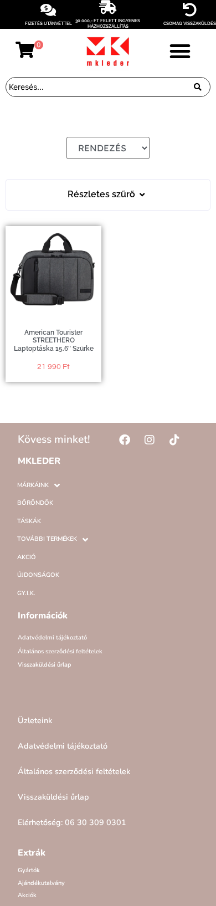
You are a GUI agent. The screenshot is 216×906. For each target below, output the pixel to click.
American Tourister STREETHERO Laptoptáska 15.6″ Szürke (54, 340)
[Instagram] (149, 440)
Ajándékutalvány (41, 883)
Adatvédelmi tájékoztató (52, 637)
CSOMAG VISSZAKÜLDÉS (189, 23)
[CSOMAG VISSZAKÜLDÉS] (190, 10)
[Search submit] (198, 87)
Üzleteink (35, 720)
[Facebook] (125, 440)
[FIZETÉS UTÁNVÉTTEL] (48, 10)
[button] (180, 51)
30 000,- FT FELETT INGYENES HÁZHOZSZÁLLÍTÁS (107, 23)
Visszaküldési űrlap (44, 665)
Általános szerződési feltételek (60, 651)
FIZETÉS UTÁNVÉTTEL (48, 23)
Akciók (27, 895)
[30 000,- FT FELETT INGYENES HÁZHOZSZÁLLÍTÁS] (108, 7)
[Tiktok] (174, 440)
